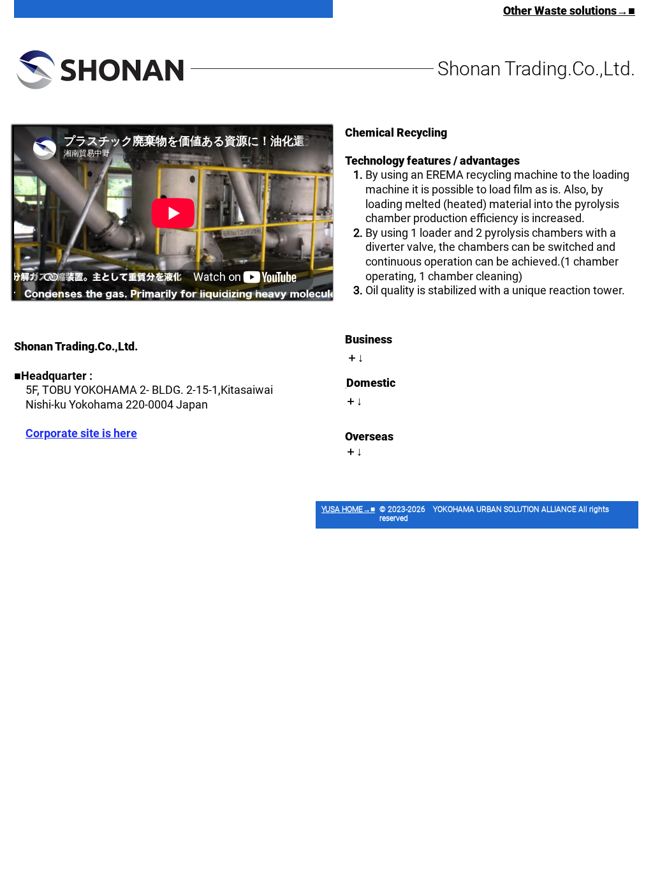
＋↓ (354, 357)
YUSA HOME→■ (348, 509)
